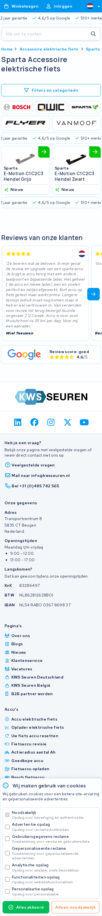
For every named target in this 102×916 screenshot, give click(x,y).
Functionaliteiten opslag (43, 879)
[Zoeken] (93, 34)
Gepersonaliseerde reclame (45, 853)
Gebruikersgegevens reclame (51, 839)
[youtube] (84, 422)
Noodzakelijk (48, 815)
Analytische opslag (46, 867)
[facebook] (34, 422)
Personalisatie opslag (36, 891)
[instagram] (51, 422)
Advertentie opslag (41, 827)
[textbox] (90, 6)
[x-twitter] (67, 422)
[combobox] (91, 6)
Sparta (93, 49)
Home (7, 49)
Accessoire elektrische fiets (49, 49)
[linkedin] (18, 422)
